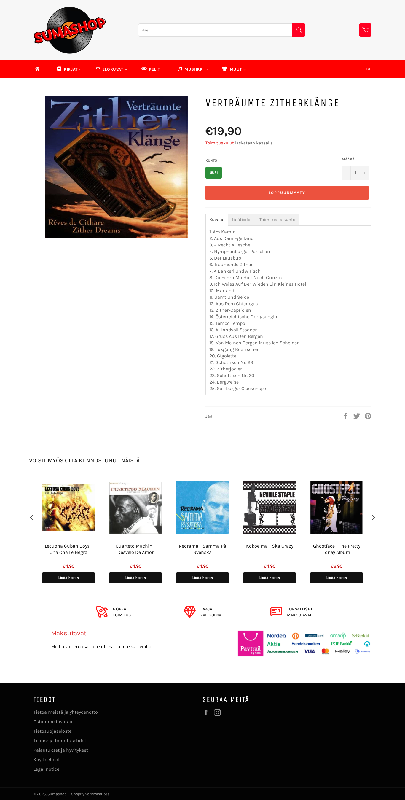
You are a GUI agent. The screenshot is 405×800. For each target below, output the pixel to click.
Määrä (348, 159)
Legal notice (46, 769)
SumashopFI (58, 794)
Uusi (214, 173)
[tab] (216, 220)
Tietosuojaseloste (52, 731)
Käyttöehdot (47, 759)
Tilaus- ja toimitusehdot (60, 740)
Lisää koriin (68, 577)
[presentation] (32, 517)
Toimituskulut (219, 143)
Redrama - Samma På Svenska (202, 549)
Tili (368, 69)
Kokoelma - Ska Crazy (269, 546)
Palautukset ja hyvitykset (61, 750)
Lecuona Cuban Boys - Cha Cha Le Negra (69, 549)
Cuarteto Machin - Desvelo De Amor (135, 549)
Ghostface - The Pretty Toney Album (336, 549)
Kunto (211, 160)
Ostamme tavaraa (53, 721)
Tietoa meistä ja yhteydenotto (66, 712)
